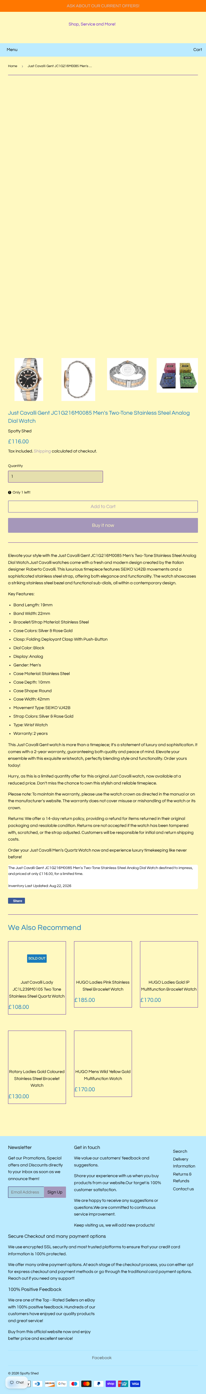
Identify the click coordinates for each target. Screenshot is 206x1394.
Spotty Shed (29, 1373)
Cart (197, 50)
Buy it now (103, 525)
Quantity (15, 466)
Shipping (42, 451)
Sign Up (54, 1192)
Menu (12, 50)
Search (180, 1151)
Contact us (183, 1189)
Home (12, 66)
